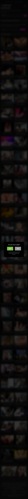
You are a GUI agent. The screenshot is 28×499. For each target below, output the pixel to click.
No (18, 248)
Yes (10, 248)
